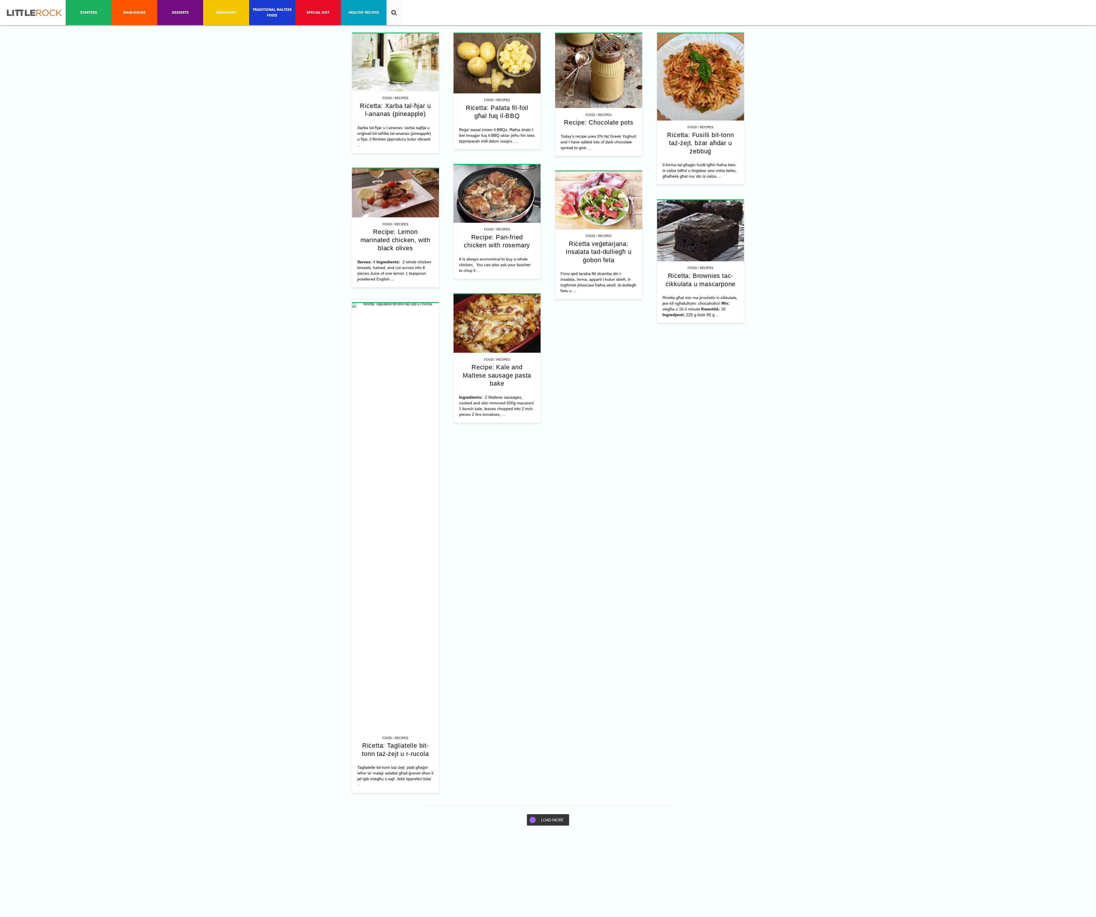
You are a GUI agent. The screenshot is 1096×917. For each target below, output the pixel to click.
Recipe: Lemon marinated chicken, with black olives (395, 240)
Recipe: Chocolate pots (598, 122)
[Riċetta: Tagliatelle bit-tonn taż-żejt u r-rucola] (395, 517)
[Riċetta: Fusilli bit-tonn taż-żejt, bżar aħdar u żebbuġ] (700, 77)
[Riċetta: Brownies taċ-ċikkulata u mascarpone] (700, 231)
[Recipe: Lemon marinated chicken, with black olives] (395, 193)
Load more (552, 819)
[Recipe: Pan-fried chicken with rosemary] (497, 194)
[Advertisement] (548, 874)
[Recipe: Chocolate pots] (598, 70)
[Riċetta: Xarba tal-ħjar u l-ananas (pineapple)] (395, 62)
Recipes (401, 98)
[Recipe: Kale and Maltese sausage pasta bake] (497, 323)
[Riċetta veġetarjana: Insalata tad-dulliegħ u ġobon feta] (598, 200)
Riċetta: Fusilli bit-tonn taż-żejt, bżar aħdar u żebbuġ (700, 143)
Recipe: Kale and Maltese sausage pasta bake (497, 375)
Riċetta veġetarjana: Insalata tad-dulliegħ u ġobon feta (598, 252)
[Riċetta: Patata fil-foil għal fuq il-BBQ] (497, 63)
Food (387, 98)
